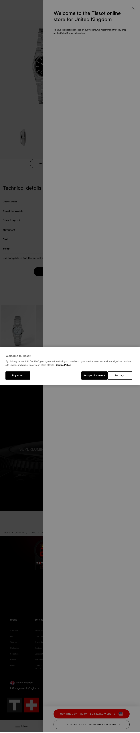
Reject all (17, 376)
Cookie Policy (63, 365)
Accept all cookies (94, 376)
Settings (120, 376)
